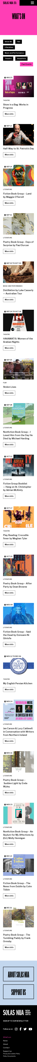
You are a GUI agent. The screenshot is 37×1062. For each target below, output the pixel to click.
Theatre (8, 59)
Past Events (26, 64)
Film (18, 42)
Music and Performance (14, 53)
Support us (7, 1051)
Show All (8, 42)
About (5, 1044)
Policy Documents (9, 1056)
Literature (9, 47)
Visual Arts (21, 59)
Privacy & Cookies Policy (11, 1054)
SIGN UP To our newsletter (15, 1021)
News (5, 1041)
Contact (6, 1048)
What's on (7, 1037)
